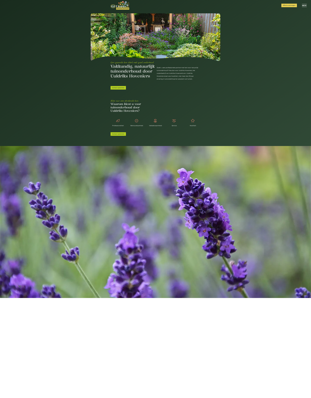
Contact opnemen (118, 88)
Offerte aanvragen (289, 5)
